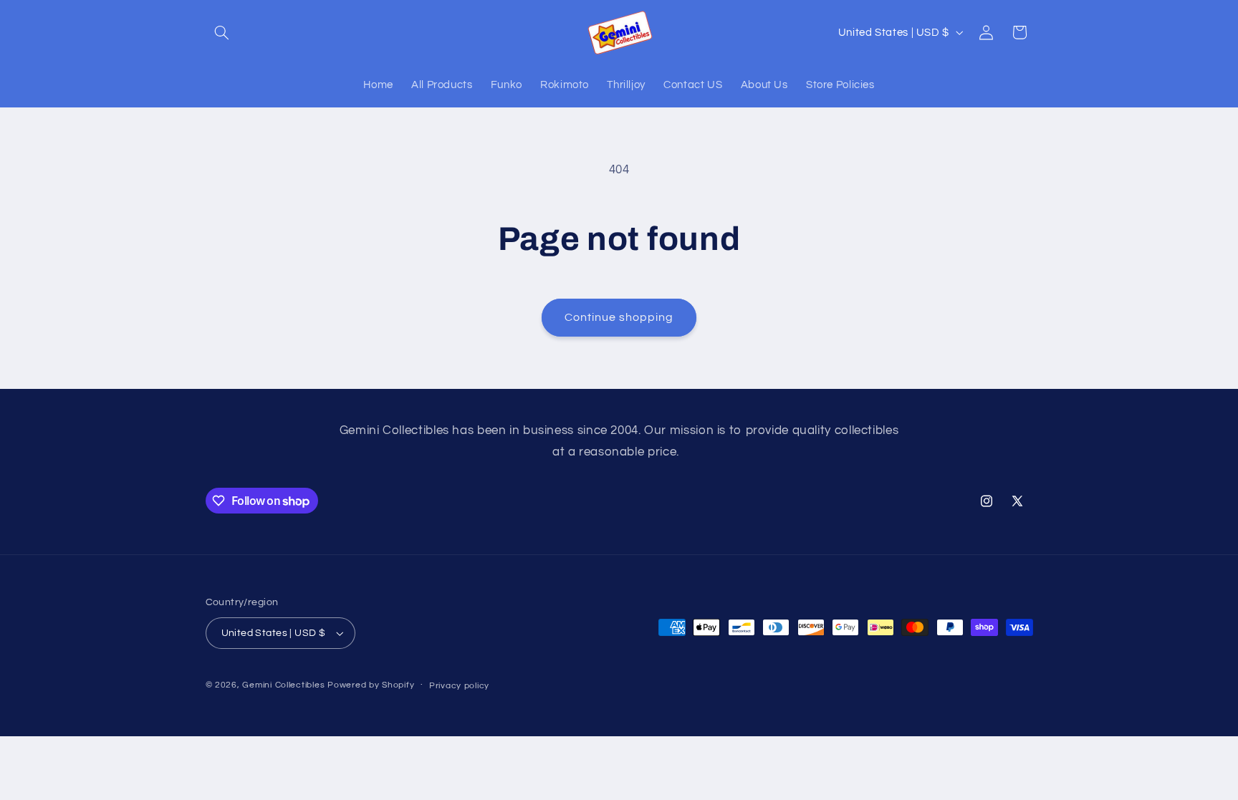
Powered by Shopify (370, 685)
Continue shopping (619, 317)
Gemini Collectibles (283, 685)
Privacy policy (459, 686)
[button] (222, 32)
